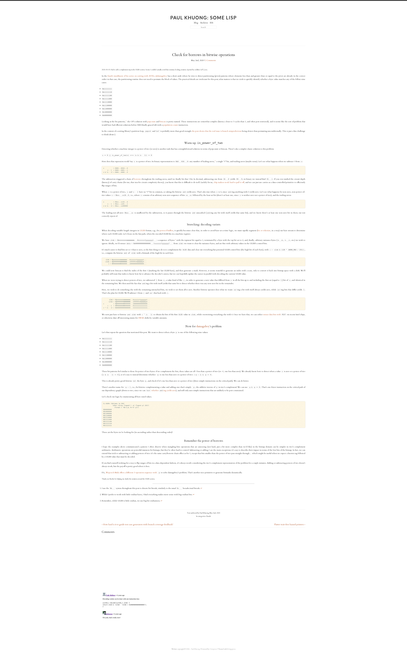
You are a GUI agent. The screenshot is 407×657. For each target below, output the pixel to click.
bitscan (163, 121)
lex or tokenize (264, 230)
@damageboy (161, 76)
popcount (151, 121)
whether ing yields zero (161, 390)
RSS (211, 22)
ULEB (142, 230)
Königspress (231, 649)
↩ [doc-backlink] (201, 488)
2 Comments (210, 60)
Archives (204, 22)
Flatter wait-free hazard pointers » (289, 524)
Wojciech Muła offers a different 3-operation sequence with (133, 472)
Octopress (213, 649)
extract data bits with (274, 314)
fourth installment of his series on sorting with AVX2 (131, 76)
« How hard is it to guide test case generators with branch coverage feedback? (137, 524)
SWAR (141, 318)
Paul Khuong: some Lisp (203, 17)
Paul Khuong (195, 649)
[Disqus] (203, 562)
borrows (137, 179)
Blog (196, 22)
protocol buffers (166, 230)
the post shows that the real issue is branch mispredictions (217, 131)
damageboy (203, 326)
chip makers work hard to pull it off (229, 182)
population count (170, 125)
